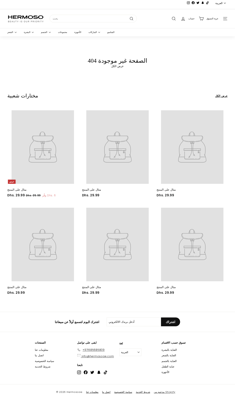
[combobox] (93, 18)
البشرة (27, 32)
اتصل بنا (39, 355)
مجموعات (62, 32)
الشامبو (110, 32)
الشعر (10, 32)
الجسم (44, 32)
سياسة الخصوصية (44, 361)
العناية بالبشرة (169, 350)
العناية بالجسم (169, 361)
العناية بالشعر (169, 355)
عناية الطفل (168, 366)
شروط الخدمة (42, 366)
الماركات (92, 32)
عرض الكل (221, 96)
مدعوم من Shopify (164, 392)
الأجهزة (77, 32)
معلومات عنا (41, 350)
